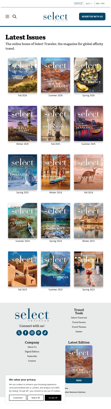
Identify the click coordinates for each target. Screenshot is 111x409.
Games (79, 331)
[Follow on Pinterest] (38, 333)
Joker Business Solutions (75, 392)
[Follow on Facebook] (25, 333)
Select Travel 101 (79, 317)
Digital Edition (32, 351)
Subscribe (32, 356)
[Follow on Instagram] (32, 333)
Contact (32, 360)
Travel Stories (79, 322)
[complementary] (35, 389)
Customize (17, 397)
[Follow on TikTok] (45, 333)
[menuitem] (7, 16)
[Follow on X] (19, 333)
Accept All (53, 397)
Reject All (36, 397)
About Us (32, 346)
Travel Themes (79, 326)
